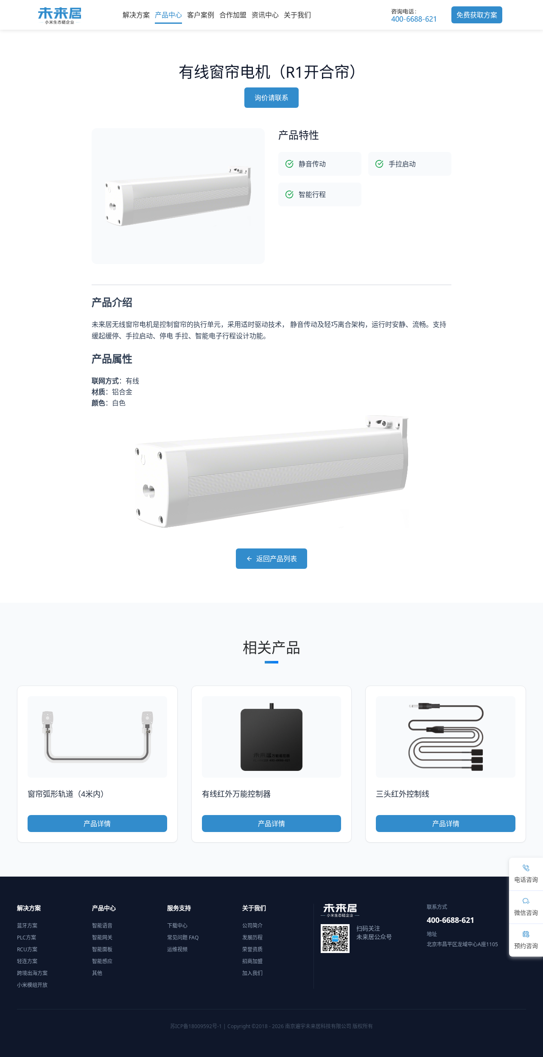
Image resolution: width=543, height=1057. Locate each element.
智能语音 (102, 925)
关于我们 (297, 15)
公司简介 (252, 925)
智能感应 (102, 961)
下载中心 (177, 925)
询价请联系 (271, 97)
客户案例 (200, 15)
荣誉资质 (252, 949)
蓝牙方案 (27, 925)
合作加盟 (232, 15)
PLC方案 (26, 937)
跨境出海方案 (32, 973)
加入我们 (252, 973)
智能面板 (102, 949)
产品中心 (168, 15)
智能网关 (102, 937)
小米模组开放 (32, 985)
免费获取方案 (476, 15)
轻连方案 (27, 961)
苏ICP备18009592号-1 (196, 1026)
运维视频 (177, 949)
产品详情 (97, 823)
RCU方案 (27, 949)
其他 (97, 973)
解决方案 (136, 15)
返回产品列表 (276, 558)
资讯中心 (265, 15)
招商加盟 (252, 961)
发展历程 (252, 937)
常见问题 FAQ (183, 937)
